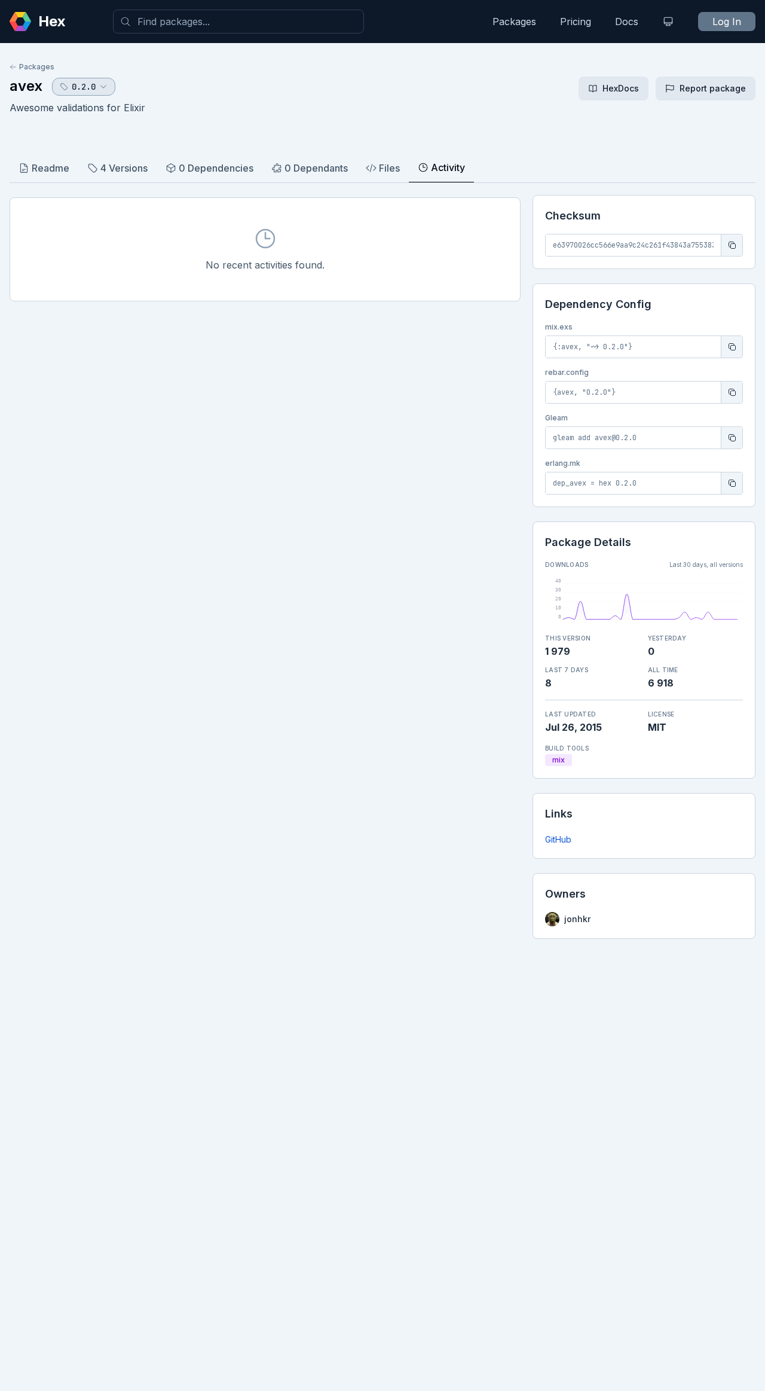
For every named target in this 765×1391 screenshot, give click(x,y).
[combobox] (238, 21)
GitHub (558, 839)
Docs (626, 22)
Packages (514, 22)
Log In (726, 22)
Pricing (575, 22)
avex (26, 85)
